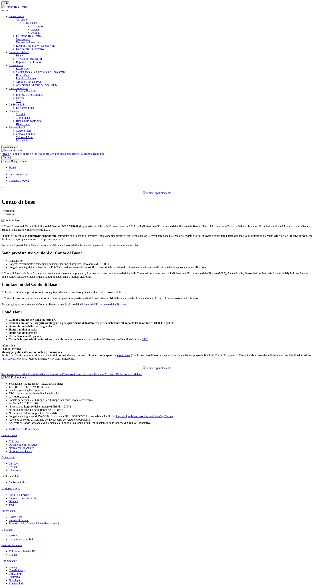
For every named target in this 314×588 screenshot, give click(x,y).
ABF (107, 374)
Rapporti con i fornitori (29, 62)
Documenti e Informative (23, 444)
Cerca (6, 157)
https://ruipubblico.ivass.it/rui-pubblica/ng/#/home (144, 416)
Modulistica (22, 140)
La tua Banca (16, 16)
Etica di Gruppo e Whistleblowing (35, 45)
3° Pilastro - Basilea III (29, 58)
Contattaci (14, 111)
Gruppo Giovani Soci (28, 81)
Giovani (20, 98)
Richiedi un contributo (29, 120)
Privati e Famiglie (26, 91)
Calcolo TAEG (24, 137)
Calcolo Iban (23, 130)
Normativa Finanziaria (29, 42)
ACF (113, 374)
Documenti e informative (30, 48)
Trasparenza (8, 374)
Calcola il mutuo (25, 133)
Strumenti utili (17, 127)
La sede (35, 29)
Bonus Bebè (23, 75)
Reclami (99, 374)
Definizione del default (129, 374)
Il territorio (37, 26)
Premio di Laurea (26, 78)
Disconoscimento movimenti (78, 374)
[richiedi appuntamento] (157, 192)
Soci (18, 101)
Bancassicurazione (51, 374)
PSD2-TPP (15, 573)
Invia (5, 3)
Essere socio (16, 65)
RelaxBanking (95, 153)
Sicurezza (14, 576)
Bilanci (20, 55)
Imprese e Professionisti (29, 94)
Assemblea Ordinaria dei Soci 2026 (36, 84)
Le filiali (35, 32)
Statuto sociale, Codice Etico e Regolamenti (41, 71)
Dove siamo (30, 22)
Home (12, 167)
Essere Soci (22, 68)
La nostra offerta (18, 88)
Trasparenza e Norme (15, 358)
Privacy (13, 567)
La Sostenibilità (18, 104)
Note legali (15, 580)
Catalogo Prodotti (19, 180)
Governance (23, 39)
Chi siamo (22, 19)
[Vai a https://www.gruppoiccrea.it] (14, 6)
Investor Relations (19, 52)
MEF (145, 339)
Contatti (67, 153)
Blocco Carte (79, 153)
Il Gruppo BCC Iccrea (29, 35)
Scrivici (20, 114)
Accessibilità (16, 583)
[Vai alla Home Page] (11, 150)
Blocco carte (23, 124)
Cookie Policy (17, 570)
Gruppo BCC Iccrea (20, 451)
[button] (157, 10)
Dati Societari (9, 560)
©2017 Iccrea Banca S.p (23, 429)
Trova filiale (23, 117)
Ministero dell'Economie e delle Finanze (103, 304)
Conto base (123, 355)
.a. (38, 429)
